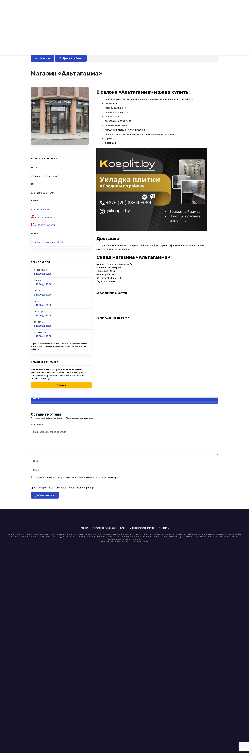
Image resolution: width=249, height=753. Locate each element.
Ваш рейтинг (38, 424)
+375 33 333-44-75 (45, 225)
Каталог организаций (104, 527)
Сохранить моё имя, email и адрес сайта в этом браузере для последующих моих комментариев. (77, 477)
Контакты (164, 527)
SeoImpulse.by (140, 542)
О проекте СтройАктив (142, 527)
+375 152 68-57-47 (41, 209)
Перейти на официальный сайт (47, 242)
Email (35, 470)
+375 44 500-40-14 (45, 217)
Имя (34, 461)
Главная (84, 527)
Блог (122, 527)
